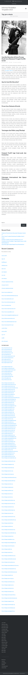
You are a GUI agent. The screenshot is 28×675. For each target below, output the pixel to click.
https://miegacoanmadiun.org (8, 454)
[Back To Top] (24, 671)
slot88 (3, 337)
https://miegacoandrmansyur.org (8, 456)
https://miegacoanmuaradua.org (8, 562)
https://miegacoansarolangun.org (8, 441)
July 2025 (3, 634)
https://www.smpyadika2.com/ (8, 311)
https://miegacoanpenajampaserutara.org (10, 565)
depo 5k (3, 258)
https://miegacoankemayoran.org (8, 516)
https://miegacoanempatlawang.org (9, 423)
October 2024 (4, 645)
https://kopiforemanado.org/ (7, 376)
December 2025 (5, 626)
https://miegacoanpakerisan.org (8, 452)
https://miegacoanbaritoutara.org (8, 428)
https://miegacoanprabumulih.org (8, 480)
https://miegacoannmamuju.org (8, 404)
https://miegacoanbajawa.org (7, 395)
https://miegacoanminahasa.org (8, 581)
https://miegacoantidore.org (7, 490)
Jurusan (3, 661)
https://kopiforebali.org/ (6, 373)
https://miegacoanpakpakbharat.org (9, 438)
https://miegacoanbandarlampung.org (9, 571)
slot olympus (4, 278)
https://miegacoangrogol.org (7, 536)
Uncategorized (5, 666)
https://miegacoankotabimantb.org (9, 519)
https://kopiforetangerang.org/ (7, 357)
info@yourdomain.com (18, 1)
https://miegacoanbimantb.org (8, 402)
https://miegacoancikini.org (7, 526)
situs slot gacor (5, 341)
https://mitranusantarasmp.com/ (8, 318)
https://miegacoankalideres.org (8, 539)
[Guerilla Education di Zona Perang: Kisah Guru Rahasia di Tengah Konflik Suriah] (14, 38)
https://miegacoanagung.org (7, 487)
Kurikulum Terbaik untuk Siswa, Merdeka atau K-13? (12, 239)
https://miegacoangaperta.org (8, 601)
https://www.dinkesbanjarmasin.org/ (9, 321)
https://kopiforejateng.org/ (7, 349)
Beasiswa (3, 659)
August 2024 (4, 647)
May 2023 (4, 652)
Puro (24, 673)
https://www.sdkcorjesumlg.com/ (8, 302)
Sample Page (14, 3)
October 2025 (4, 629)
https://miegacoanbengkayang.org (9, 444)
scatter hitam (4, 328)
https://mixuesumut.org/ (7, 379)
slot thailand (4, 271)
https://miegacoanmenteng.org (8, 545)
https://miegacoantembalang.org (8, 607)
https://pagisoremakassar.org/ (7, 360)
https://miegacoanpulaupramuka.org (9, 477)
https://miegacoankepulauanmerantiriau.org (10, 397)
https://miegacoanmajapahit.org (8, 611)
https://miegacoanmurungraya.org (8, 400)
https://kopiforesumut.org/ (7, 351)
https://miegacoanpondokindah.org (9, 532)
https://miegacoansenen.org (7, 513)
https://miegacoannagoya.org (8, 591)
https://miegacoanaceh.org (7, 493)
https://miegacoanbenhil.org (7, 523)
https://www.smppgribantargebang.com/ (10, 315)
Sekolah (3, 664)
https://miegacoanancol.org (7, 449)
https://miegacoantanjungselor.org (9, 568)
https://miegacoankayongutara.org (9, 384)
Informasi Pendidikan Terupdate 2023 (12, 673)
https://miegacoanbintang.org (8, 392)
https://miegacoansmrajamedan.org (9, 457)
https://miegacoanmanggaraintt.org (9, 405)
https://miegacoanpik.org (7, 549)
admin (11, 62)
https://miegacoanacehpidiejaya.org (9, 436)
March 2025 (4, 640)
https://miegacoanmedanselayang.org (9, 598)
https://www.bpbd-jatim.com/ (8, 298)
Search (3, 222)
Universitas (4, 667)
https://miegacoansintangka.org (8, 394)
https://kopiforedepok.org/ (7, 371)
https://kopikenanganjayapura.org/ (8, 356)
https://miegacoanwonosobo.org (8, 503)
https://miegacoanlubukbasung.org (9, 558)
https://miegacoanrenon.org (7, 470)
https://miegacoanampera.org (8, 506)
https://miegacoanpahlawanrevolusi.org (10, 451)
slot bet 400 (4, 331)
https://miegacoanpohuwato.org (8, 386)
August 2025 (4, 632)
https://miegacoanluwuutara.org (8, 415)
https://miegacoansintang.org (8, 474)
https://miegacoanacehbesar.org (8, 413)
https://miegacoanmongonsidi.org (8, 594)
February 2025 (4, 642)
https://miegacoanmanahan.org (8, 382)
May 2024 (4, 650)
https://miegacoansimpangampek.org (9, 425)
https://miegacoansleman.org (7, 588)
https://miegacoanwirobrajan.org (8, 604)
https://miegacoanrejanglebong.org (9, 420)
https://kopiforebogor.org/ (7, 374)
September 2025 (5, 630)
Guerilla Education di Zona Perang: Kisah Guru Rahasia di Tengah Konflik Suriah (14, 59)
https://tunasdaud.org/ (6, 305)
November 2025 (5, 627)
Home (11, 16)
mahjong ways (4, 265)
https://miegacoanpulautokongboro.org (10, 387)
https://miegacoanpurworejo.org (8, 430)
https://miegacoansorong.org (7, 578)
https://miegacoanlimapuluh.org (8, 443)
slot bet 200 (4, 255)
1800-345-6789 (8, 1)
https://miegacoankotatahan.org (8, 500)
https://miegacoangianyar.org (7, 585)
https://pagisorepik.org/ (6, 359)
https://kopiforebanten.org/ (7, 347)
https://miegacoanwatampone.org (8, 426)
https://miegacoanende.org (7, 483)
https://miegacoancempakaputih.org (9, 446)
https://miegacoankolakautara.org (8, 555)
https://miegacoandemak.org (7, 439)
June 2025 (4, 635)
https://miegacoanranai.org (7, 497)
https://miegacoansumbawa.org (8, 431)
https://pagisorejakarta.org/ (7, 362)
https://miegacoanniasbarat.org (8, 407)
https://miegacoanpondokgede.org (9, 542)
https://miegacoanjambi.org (7, 575)
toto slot (3, 275)
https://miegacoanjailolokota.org (8, 435)
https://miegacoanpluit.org (7, 552)
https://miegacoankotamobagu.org (9, 399)
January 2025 (4, 643)
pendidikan (4, 662)
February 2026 (4, 624)
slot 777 (3, 334)
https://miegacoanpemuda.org (8, 467)
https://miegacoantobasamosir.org (9, 417)
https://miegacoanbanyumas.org (8, 389)
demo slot (4, 268)
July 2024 (3, 648)
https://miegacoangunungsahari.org (9, 448)
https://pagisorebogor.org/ (7, 366)
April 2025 (4, 639)
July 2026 (3, 622)
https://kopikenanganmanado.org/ (8, 369)
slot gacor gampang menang (7, 281)
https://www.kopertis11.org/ (7, 324)
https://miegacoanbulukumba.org (8, 391)
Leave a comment (18, 62)
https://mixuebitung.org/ (6, 354)
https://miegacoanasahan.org (7, 422)
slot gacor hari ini (9, 70)
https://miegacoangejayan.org (8, 464)
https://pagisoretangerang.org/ (8, 368)
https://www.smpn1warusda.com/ (8, 308)
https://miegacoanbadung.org (8, 410)
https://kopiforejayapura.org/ (7, 352)
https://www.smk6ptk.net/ (7, 292)
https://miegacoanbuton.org (7, 418)
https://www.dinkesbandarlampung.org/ (10, 295)
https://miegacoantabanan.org (8, 412)
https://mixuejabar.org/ (6, 378)
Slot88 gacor (4, 262)
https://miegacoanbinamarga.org (8, 510)
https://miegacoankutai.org (7, 433)
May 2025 (4, 637)
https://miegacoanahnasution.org (8, 461)
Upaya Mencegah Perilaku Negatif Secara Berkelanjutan (13, 244)
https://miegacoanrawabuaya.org (8, 529)
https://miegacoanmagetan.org (8, 409)
